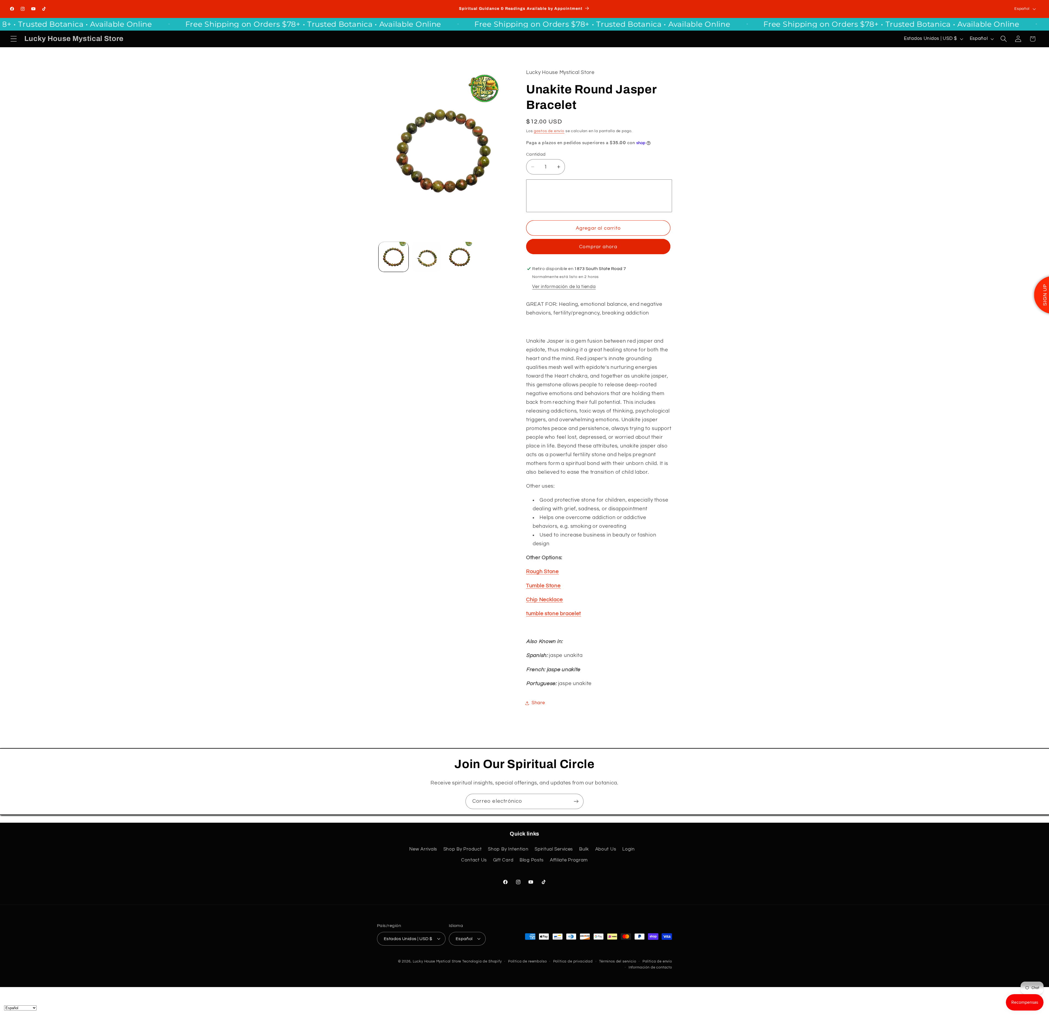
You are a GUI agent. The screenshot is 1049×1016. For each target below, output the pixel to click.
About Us (605, 849)
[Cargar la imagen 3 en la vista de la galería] (460, 257)
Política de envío (657, 961)
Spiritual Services (554, 849)
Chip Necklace (544, 599)
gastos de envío (549, 131)
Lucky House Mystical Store (437, 961)
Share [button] (538, 702)
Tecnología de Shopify (482, 961)
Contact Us (474, 860)
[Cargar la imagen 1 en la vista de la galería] (393, 257)
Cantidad (536, 154)
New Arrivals (423, 849)
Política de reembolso (527, 961)
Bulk (584, 849)
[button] (14, 39)
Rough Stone (542, 571)
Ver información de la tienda (564, 286)
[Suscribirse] (576, 801)
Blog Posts (532, 860)
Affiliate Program (569, 860)
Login (628, 849)
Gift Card (503, 860)
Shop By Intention (508, 849)
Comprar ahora (598, 246)
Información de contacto (650, 967)
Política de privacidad (573, 961)
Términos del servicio (617, 961)
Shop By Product (462, 849)
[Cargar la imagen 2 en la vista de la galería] (426, 257)
